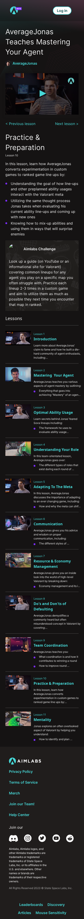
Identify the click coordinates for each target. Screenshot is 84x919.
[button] (42, 93)
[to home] (15, 10)
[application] (42, 94)
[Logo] (71, 81)
